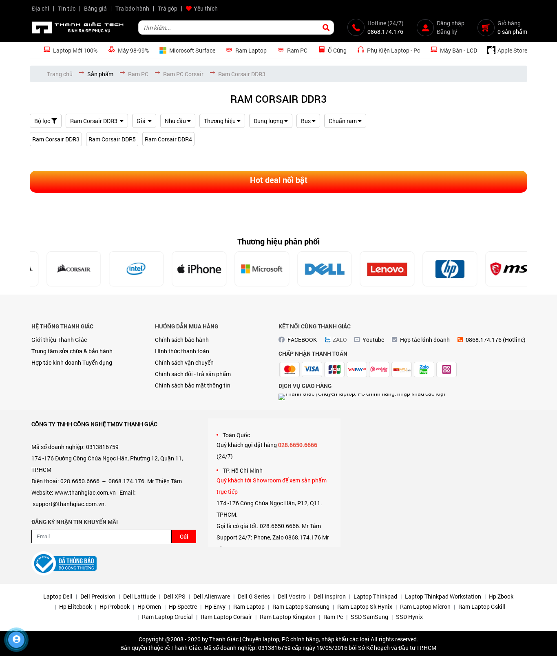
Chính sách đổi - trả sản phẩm (193, 374)
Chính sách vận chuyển (184, 362)
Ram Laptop (249, 606)
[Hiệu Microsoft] (247, 268)
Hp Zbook (501, 596)
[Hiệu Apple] (184, 268)
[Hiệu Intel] (122, 268)
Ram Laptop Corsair (226, 617)
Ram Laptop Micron (425, 606)
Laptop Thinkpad (375, 596)
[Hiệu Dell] (310, 268)
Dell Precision (97, 596)
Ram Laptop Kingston (288, 617)
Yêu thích (206, 8)
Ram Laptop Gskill (482, 606)
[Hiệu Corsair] (59, 268)
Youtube (373, 339)
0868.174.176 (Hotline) (496, 339)
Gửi (184, 536)
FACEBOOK (302, 339)
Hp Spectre (183, 606)
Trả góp (167, 8)
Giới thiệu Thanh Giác (59, 339)
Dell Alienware (211, 596)
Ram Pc (333, 617)
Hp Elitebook (75, 606)
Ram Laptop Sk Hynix (364, 606)
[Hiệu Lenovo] (372, 268)
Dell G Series (254, 596)
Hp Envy (215, 606)
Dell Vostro (292, 596)
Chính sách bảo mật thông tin (192, 385)
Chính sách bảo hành (182, 339)
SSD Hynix (409, 617)
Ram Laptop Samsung (300, 606)
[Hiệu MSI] (498, 268)
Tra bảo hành (132, 8)
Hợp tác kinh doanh (56, 362)
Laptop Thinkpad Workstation (443, 596)
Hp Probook (114, 606)
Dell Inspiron (330, 596)
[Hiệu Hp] (435, 268)
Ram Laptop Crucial (167, 617)
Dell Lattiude (139, 596)
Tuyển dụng (97, 362)
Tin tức (66, 8)
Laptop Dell (58, 596)
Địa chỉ (40, 8)
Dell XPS (175, 596)
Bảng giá (95, 8)
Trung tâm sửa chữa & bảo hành (72, 351)
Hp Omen (149, 606)
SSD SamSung (369, 617)
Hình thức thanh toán (182, 351)
